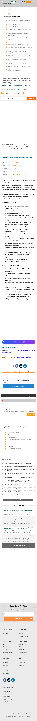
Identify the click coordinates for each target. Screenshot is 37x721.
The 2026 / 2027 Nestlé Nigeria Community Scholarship (18, 510)
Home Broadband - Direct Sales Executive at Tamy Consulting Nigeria (19, 474)
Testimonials (6, 670)
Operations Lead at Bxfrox (14, 24)
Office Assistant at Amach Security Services (18, 63)
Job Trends (5, 649)
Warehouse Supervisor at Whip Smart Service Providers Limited (19, 477)
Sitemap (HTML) (7, 668)
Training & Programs (8, 641)
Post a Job (20, 633)
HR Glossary (21, 649)
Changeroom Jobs (12, 441)
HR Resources (21, 647)
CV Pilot (5, 636)
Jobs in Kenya (6, 694)
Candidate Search (22, 641)
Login (23, 1)
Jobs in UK (5, 701)
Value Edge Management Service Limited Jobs (19, 439)
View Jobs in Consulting (7, 85)
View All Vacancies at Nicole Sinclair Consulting (18, 396)
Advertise (5, 676)
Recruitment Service (23, 636)
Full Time (15, 162)
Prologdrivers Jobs (12, 437)
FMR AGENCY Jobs (13, 444)
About (9, 714)
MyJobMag (29, 716)
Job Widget (5, 662)
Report (29, 371)
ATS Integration (22, 644)
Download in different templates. (25, 357)
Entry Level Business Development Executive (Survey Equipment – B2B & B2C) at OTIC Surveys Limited (17, 481)
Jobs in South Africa (8, 699)
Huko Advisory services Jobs (15, 448)
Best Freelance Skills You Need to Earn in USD (16, 528)
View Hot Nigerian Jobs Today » (17, 499)
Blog (4, 644)
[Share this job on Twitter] (21, 366)
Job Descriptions (22, 652)
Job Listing (5, 633)
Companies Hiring (7, 652)
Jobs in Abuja (21, 665)
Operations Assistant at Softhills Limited (17, 42)
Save (7, 93)
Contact (14, 714)
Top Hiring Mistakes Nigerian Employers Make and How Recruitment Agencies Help (18, 518)
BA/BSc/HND (16, 165)
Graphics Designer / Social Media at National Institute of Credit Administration (19, 469)
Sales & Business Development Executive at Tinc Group (18, 463)
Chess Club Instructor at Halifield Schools (14, 491)
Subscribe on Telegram (18, 386)
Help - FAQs (6, 673)
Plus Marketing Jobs (13, 446)
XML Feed (5, 665)
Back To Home (18, 400)
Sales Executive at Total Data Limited (13, 488)
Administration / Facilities (20, 174)
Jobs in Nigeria (6, 696)
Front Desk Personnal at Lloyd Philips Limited (19, 66)
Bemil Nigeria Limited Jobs (15, 432)
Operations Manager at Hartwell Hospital (18, 44)
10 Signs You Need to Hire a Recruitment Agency (16, 536)
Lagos (14, 171)
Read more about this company (10, 151)
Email (18, 93)
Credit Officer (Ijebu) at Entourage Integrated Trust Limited (18, 466)
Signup (28, 1)
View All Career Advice (19, 545)
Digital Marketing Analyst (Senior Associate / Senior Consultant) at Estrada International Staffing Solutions (17, 485)
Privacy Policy (21, 714)
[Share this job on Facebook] (16, 366)
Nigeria (14, 1)
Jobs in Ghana (6, 691)
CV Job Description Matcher (10, 639)
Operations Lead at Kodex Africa (16, 27)
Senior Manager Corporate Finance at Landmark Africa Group (19, 494)
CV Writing (6, 647)
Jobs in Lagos (21, 662)
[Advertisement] (18, 122)
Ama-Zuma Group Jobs (13, 434)
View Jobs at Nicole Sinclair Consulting (22, 85)
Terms (27, 714)
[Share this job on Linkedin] (25, 366)
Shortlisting (21, 639)
